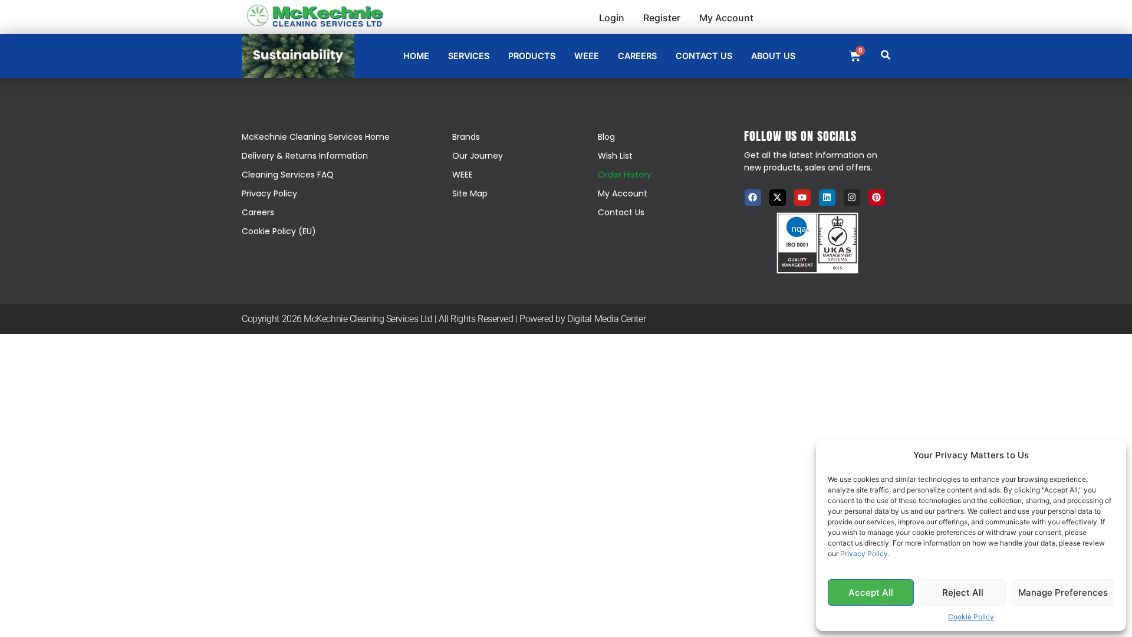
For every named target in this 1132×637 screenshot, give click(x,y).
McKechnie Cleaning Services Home (316, 137)
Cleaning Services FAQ (288, 174)
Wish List (615, 156)
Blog (606, 137)
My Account (622, 193)
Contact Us (621, 212)
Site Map (470, 193)
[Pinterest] (877, 197)
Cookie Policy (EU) (279, 231)
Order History (624, 174)
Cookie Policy (971, 616)
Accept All (870, 592)
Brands (466, 137)
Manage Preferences (1063, 592)
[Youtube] (802, 197)
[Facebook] (753, 197)
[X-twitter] (778, 197)
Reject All (962, 592)
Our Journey (477, 156)
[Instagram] (852, 197)
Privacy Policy (864, 553)
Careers (258, 212)
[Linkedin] (827, 197)
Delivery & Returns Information (305, 156)
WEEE (462, 174)
